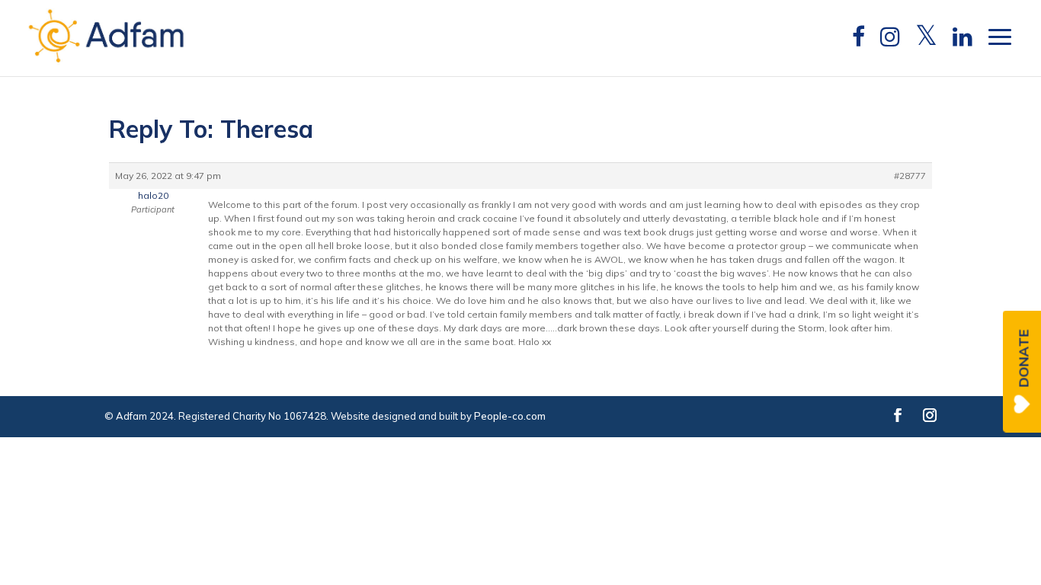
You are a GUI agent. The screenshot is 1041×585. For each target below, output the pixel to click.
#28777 (910, 175)
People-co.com (510, 416)
